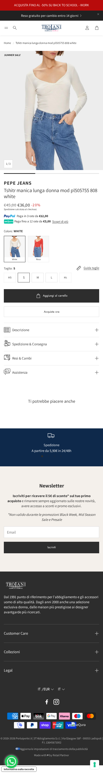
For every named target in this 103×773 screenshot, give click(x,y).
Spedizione (9, 209)
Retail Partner (61, 755)
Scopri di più (60, 221)
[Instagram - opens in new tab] (56, 702)
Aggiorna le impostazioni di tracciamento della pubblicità (54, 749)
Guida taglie (91, 268)
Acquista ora (51, 312)
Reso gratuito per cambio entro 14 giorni (49, 15)
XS (9, 277)
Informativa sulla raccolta (19, 769)
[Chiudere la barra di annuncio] (98, 14)
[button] (6, 27)
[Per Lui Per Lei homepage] (51, 28)
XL (65, 277)
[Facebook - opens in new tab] (47, 702)
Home (7, 43)
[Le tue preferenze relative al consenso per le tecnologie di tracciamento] (94, 764)
